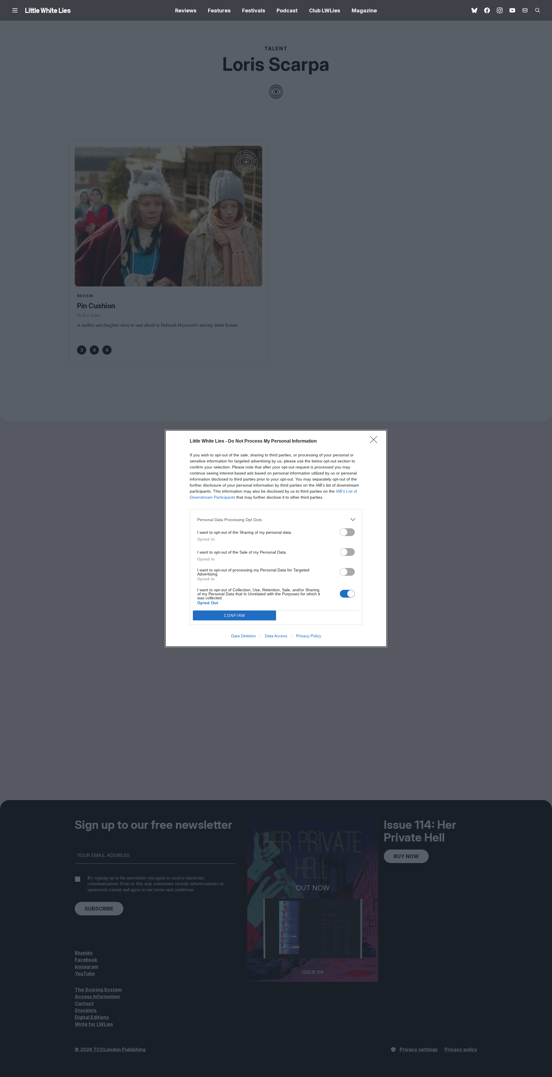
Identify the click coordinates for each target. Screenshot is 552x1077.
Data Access (276, 636)
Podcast (287, 10)
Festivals (253, 10)
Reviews (185, 10)
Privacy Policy (308, 636)
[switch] (347, 532)
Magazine (364, 10)
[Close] (375, 441)
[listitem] (276, 519)
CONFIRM (234, 615)
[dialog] (276, 538)
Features (219, 10)
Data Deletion (243, 636)
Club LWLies (324, 10)
